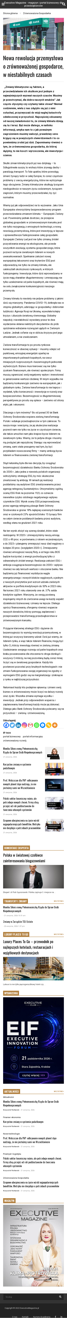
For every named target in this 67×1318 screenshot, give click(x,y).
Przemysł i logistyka (12, 1154)
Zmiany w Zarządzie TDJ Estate (18, 922)
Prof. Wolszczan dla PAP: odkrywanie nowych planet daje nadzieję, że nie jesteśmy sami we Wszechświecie (20, 784)
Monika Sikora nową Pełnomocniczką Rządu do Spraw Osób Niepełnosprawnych (22, 750)
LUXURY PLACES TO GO (16, 934)
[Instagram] (24, 725)
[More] (54, 725)
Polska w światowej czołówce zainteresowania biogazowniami (24, 857)
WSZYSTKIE (58, 901)
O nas (14, 1317)
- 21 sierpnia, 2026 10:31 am (14, 916)
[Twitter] (12, 725)
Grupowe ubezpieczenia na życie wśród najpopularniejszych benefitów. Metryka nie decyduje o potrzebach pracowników (22, 824)
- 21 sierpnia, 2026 (27, 1110)
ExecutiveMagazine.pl (29, 1308)
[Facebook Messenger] (42, 725)
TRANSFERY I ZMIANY (15, 901)
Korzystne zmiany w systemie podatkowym (23, 1122)
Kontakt (25, 1317)
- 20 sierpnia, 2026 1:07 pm (14, 926)
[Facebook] (6, 725)
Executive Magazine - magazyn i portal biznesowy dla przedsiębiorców (33, 4)
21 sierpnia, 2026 (10, 757)
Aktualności (53, 755)
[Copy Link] (48, 725)
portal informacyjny (33, 736)
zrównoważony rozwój (14, 740)
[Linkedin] (18, 725)
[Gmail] (30, 725)
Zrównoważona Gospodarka (16, 1178)
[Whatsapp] (36, 725)
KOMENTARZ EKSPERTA (16, 848)
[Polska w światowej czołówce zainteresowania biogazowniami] (33, 876)
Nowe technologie (11, 1134)
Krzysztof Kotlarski (11, 1110)
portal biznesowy (12, 736)
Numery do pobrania (41, 1317)
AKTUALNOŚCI (11, 1091)
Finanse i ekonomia (12, 1117)
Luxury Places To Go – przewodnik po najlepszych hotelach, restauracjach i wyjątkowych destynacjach (28, 947)
